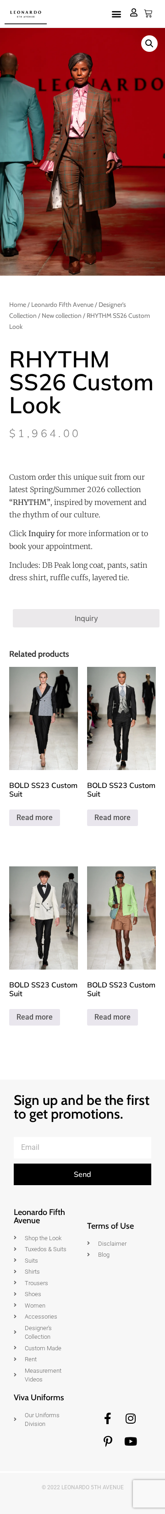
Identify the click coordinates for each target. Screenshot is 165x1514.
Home (17, 304)
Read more (34, 817)
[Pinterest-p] (107, 1441)
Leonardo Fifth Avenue (62, 304)
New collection (62, 315)
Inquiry (86, 618)
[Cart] (148, 13)
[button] (116, 14)
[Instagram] (130, 1418)
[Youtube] (130, 1441)
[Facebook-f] (107, 1418)
